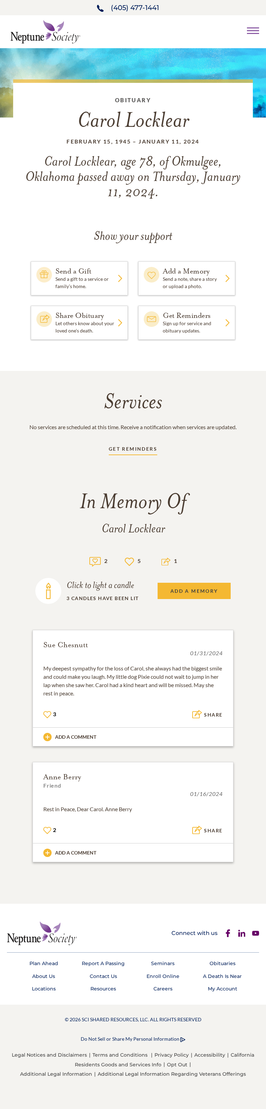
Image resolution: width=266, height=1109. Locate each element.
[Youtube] (255, 933)
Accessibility (209, 1055)
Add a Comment (75, 737)
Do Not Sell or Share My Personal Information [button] (130, 1039)
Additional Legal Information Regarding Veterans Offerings (172, 1074)
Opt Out (177, 1065)
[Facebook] (227, 933)
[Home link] (45, 31)
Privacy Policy (171, 1055)
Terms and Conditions (120, 1055)
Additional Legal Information (56, 1074)
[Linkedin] (241, 933)
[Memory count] (95, 561)
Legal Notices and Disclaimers (49, 1055)
